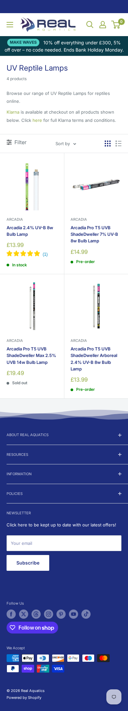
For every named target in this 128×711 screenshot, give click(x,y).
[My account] (102, 24)
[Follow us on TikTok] (86, 614)
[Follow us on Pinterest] (61, 614)
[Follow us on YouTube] (73, 614)
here (37, 120)
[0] (116, 25)
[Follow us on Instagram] (48, 614)
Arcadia (15, 219)
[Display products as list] (118, 143)
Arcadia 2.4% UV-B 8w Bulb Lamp (30, 231)
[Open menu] (10, 24)
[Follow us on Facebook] (11, 614)
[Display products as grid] (108, 143)
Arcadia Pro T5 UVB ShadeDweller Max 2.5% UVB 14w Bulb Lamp (31, 355)
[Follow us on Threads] (36, 614)
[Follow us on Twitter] (23, 614)
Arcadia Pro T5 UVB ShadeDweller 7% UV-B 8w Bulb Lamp (94, 234)
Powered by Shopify (24, 697)
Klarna (13, 112)
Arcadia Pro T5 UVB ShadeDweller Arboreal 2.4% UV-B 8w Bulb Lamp (94, 358)
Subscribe (27, 563)
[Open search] (90, 24)
